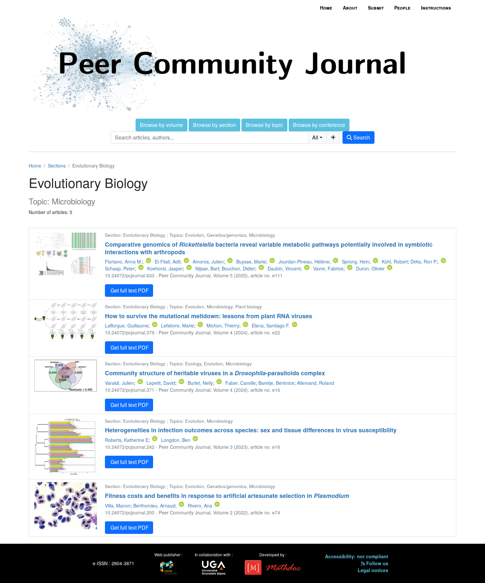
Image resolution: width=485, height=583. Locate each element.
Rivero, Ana (200, 505)
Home (326, 7)
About (350, 7)
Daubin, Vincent (284, 268)
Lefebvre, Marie (177, 325)
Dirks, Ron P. (423, 261)
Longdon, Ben (175, 440)
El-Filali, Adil (167, 261)
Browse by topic (264, 125)
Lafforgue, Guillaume (126, 325)
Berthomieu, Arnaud (154, 505)
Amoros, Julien (208, 261)
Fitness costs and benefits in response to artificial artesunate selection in (227, 495)
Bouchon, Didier (238, 268)
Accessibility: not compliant (356, 556)
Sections (57, 165)
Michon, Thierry (223, 325)
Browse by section (214, 125)
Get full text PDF (129, 290)
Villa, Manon (118, 505)
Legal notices (373, 570)
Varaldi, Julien (119, 383)
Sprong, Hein (355, 261)
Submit (376, 7)
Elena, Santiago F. (271, 325)
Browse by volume (161, 125)
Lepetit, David (160, 383)
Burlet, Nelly (200, 383)
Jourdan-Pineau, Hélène (303, 261)
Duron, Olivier (370, 268)
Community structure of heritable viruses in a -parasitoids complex (215, 373)
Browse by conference (319, 125)
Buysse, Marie (251, 261)
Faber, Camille (240, 383)
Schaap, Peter (120, 268)
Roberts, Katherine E (126, 440)
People (402, 7)
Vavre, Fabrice (328, 268)
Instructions (436, 7)
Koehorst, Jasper (165, 268)
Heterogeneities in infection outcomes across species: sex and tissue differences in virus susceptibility (251, 430)
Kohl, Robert (395, 261)
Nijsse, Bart (207, 268)
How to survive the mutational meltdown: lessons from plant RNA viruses (208, 316)
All (315, 137)
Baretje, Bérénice (276, 383)
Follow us (376, 563)
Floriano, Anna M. (123, 261)
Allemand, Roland (315, 383)
